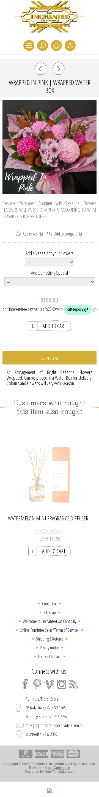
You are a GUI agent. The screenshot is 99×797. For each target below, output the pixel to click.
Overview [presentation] (49, 357)
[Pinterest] (37, 684)
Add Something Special (49, 272)
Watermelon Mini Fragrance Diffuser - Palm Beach (49, 518)
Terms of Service (49, 656)
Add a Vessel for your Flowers (50, 253)
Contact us (49, 604)
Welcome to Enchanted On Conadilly (49, 621)
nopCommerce (59, 768)
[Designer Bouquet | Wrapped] (40, 69)
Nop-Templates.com (60, 772)
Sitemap (49, 612)
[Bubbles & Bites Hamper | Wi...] (58, 69)
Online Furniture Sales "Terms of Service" (49, 630)
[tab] (49, 357)
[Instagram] (61, 684)
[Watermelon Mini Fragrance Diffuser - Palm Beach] (49, 466)
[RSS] (73, 684)
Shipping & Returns (49, 639)
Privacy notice (49, 648)
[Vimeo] (49, 684)
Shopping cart (56, 45)
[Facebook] (25, 684)
